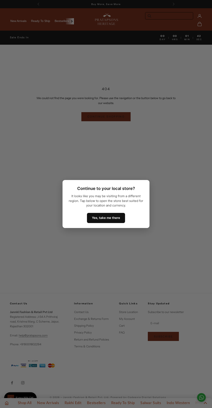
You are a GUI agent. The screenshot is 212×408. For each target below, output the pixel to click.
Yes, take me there (106, 218)
